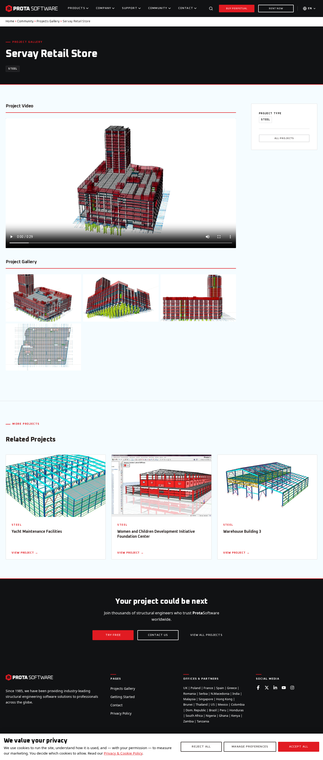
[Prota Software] (32, 8)
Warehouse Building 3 (242, 531)
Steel (12, 69)
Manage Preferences (250, 746)
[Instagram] (292, 687)
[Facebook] (258, 687)
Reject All (201, 746)
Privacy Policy (120, 713)
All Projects (284, 138)
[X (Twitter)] (266, 687)
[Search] (211, 8)
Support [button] (129, 8)
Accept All (298, 746)
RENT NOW (276, 8)
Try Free (113, 635)
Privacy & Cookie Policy (123, 753)
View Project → (25, 552)
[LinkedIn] (275, 687)
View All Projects (206, 635)
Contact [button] (185, 8)
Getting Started (122, 696)
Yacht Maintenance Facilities (37, 531)
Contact (116, 705)
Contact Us (158, 635)
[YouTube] (283, 687)
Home (10, 21)
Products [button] (76, 8)
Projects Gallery (48, 21)
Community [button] (157, 8)
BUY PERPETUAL (237, 8)
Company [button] (103, 8)
